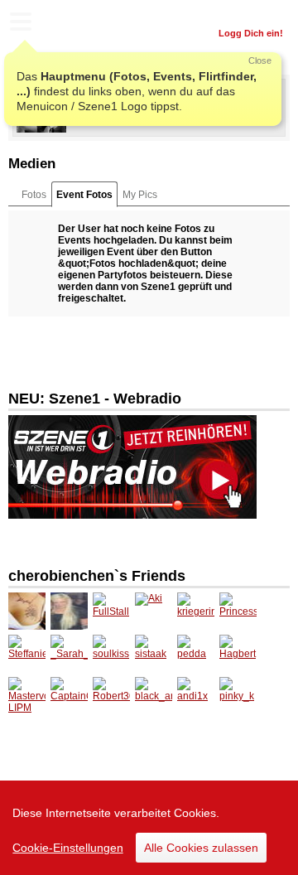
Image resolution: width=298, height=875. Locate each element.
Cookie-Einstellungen (67, 847)
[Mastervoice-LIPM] (27, 695)
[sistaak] (153, 653)
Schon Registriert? (242, 12)
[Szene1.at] (82, 23)
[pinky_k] (238, 695)
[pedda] (195, 653)
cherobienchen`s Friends (96, 576)
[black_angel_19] (153, 695)
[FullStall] (111, 611)
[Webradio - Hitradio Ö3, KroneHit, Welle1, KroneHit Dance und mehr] (132, 466)
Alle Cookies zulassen (201, 847)
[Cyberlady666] (27, 611)
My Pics (140, 195)
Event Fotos (84, 195)
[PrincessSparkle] (238, 611)
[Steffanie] (27, 653)
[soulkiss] (111, 653)
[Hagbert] (238, 653)
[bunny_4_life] (69, 611)
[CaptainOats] (69, 695)
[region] (149, 828)
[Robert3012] (111, 695)
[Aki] (153, 611)
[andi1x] (195, 695)
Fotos (34, 195)
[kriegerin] (195, 611)
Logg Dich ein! (251, 33)
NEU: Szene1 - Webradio (94, 398)
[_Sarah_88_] (69, 653)
